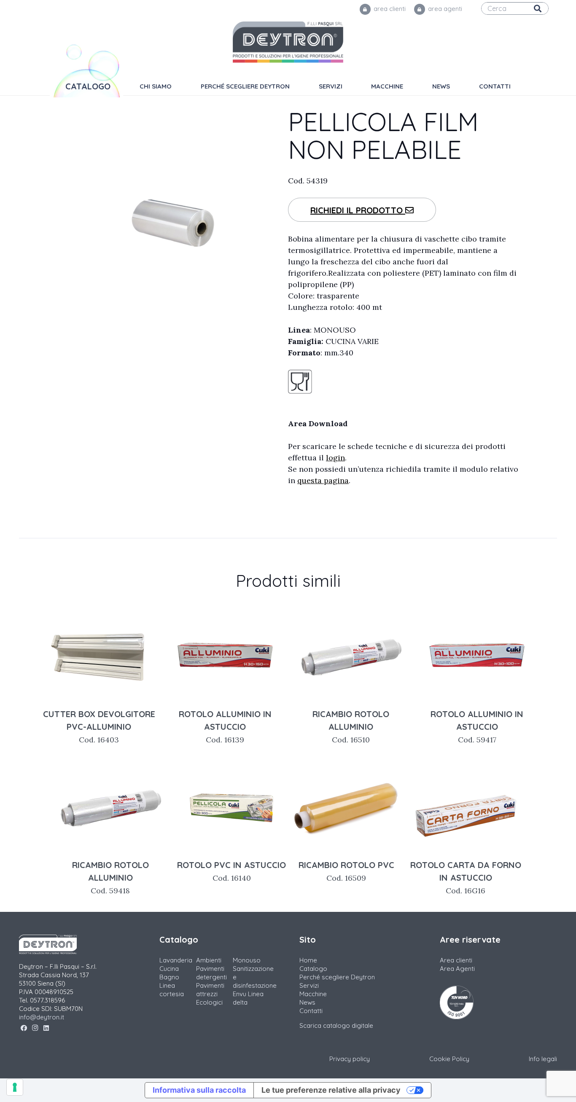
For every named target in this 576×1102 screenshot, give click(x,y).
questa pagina (323, 480)
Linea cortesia (171, 989)
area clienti (389, 9)
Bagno (169, 977)
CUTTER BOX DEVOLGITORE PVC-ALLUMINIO (99, 727)
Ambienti (208, 960)
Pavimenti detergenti (211, 973)
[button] (409, 86)
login (335, 457)
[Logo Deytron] (288, 42)
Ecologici (209, 1002)
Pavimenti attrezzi (210, 989)
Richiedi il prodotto (357, 210)
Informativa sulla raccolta (199, 1090)
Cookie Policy (449, 1059)
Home (308, 960)
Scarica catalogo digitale (336, 1025)
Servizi (309, 985)
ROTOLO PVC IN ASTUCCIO (231, 871)
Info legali (543, 1059)
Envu (239, 994)
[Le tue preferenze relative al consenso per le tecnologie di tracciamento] (15, 1087)
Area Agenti (457, 969)
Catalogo (313, 969)
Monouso (247, 960)
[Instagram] (35, 1028)
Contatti (311, 1011)
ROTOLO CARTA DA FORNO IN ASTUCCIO (465, 877)
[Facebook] (24, 1028)
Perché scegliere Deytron (337, 977)
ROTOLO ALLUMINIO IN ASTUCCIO (225, 727)
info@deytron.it (41, 1017)
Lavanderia (175, 960)
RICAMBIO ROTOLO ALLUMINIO (350, 727)
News (307, 1002)
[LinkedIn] (46, 1028)
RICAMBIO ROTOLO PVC (346, 871)
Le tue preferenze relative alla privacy (331, 1090)
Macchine (313, 994)
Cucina (169, 969)
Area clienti (456, 960)
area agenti (444, 9)
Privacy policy (349, 1059)
